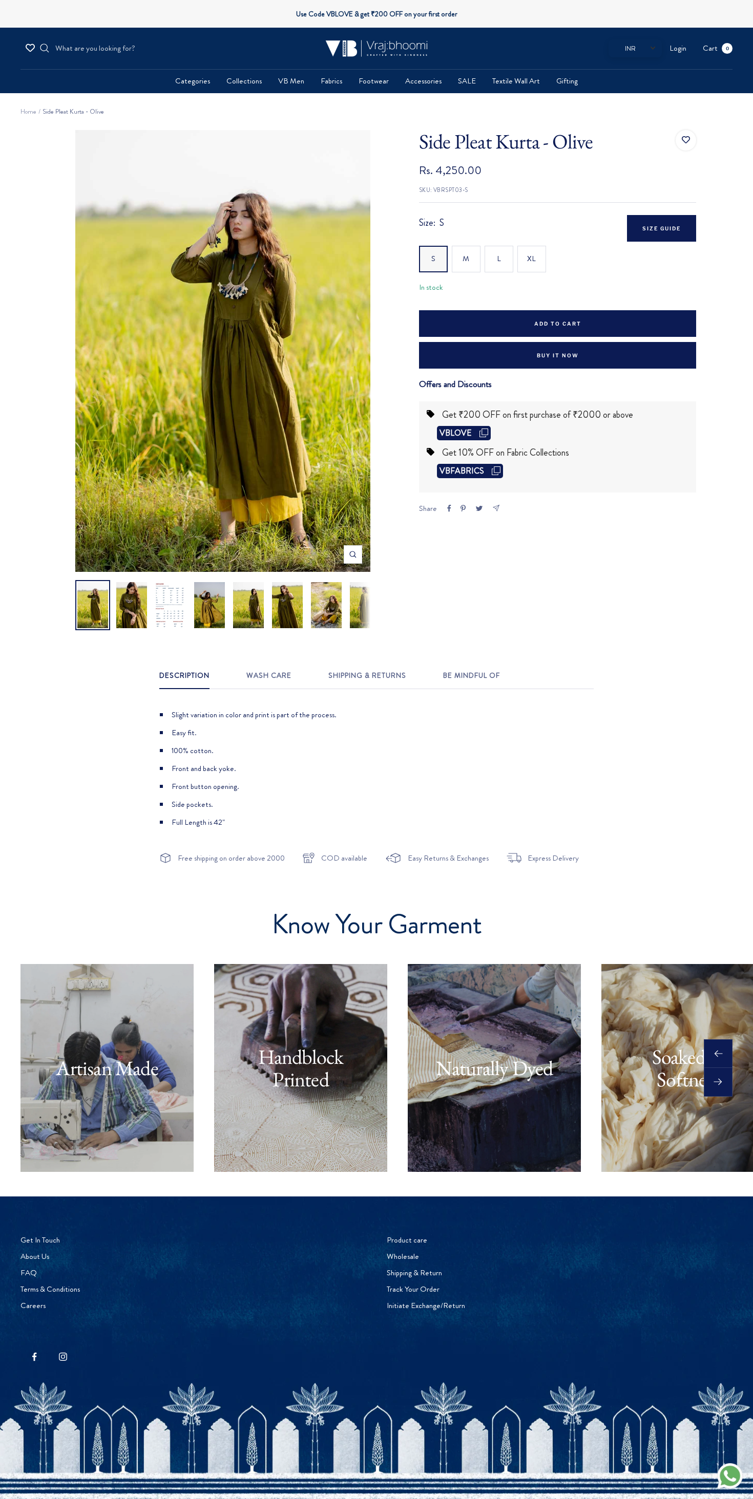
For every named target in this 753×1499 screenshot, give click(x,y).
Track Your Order (413, 1289)
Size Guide (661, 228)
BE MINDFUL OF (471, 675)
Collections (244, 81)
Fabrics (331, 81)
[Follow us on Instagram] (63, 1357)
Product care (407, 1240)
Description (184, 675)
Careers (33, 1305)
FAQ (28, 1272)
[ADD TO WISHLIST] (686, 140)
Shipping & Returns (367, 675)
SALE (467, 81)
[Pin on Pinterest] (463, 508)
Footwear (374, 81)
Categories (192, 81)
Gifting (567, 81)
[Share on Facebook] (449, 508)
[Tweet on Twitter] (479, 508)
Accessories (423, 81)
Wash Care (268, 675)
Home (28, 111)
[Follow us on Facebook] (34, 1357)
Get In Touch (40, 1240)
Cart (716, 48)
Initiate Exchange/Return (426, 1305)
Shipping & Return (414, 1272)
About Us (34, 1256)
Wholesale (403, 1256)
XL (531, 258)
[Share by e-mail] (496, 508)
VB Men (291, 81)
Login (678, 48)
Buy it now (558, 355)
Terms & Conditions (50, 1289)
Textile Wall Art (516, 81)
